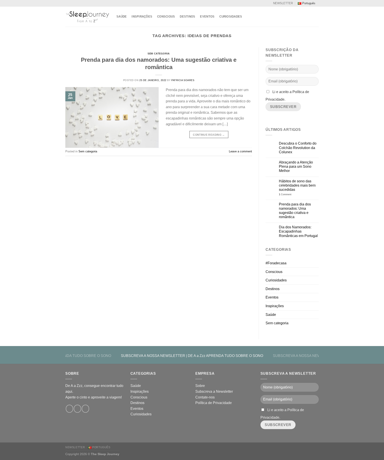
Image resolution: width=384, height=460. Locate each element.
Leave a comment (240, 151)
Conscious (166, 16)
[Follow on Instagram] (77, 409)
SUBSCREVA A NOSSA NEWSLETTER (153, 356)
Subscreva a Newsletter (214, 391)
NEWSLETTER (283, 3)
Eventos (207, 16)
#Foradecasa (276, 263)
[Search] (317, 16)
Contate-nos (205, 397)
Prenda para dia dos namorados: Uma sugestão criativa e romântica (295, 210)
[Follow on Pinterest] (85, 409)
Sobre (200, 386)
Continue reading (209, 134)
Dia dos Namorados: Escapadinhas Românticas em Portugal (298, 231)
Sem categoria (159, 53)
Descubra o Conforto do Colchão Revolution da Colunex (297, 147)
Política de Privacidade (213, 403)
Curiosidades (230, 16)
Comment (285, 194)
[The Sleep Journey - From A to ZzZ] (87, 17)
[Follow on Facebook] (69, 409)
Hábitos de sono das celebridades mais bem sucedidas (297, 185)
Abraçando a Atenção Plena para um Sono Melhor (296, 166)
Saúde (121, 16)
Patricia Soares (182, 80)
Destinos (187, 16)
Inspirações (142, 16)
